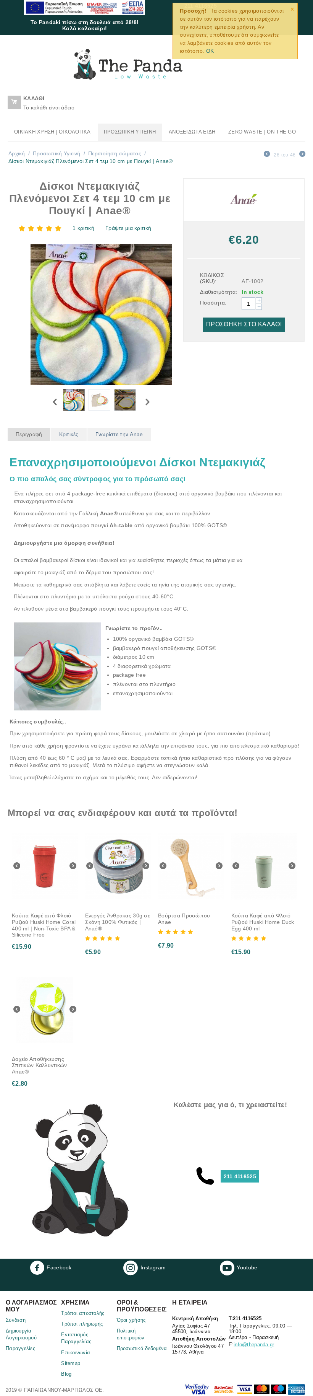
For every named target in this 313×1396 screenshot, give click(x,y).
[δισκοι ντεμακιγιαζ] (101, 314)
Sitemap (70, 1363)
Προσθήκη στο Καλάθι (244, 324)
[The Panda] (128, 64)
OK (210, 51)
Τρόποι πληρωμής (82, 1324)
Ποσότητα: (213, 303)
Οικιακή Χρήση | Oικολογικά (52, 132)
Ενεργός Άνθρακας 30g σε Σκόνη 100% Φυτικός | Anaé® (117, 922)
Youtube (247, 1267)
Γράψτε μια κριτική (128, 228)
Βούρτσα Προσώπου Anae (184, 918)
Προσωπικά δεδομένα (142, 1348)
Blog (66, 1374)
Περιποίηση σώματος (114, 153)
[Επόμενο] (302, 155)
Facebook (59, 1267)
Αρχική (16, 153)
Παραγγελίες (20, 1348)
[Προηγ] (267, 155)
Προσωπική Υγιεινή (130, 132)
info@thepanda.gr (254, 1344)
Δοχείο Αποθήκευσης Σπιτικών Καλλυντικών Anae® (39, 1065)
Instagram (153, 1267)
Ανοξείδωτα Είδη (192, 132)
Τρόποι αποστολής (82, 1313)
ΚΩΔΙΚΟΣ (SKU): (212, 278)
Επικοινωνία (75, 1352)
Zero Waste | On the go (262, 132)
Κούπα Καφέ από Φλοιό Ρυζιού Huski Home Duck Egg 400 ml (262, 922)
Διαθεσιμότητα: (218, 292)
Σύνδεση (16, 1320)
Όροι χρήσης (131, 1320)
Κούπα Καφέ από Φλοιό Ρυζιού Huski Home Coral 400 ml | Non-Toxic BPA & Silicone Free (44, 925)
